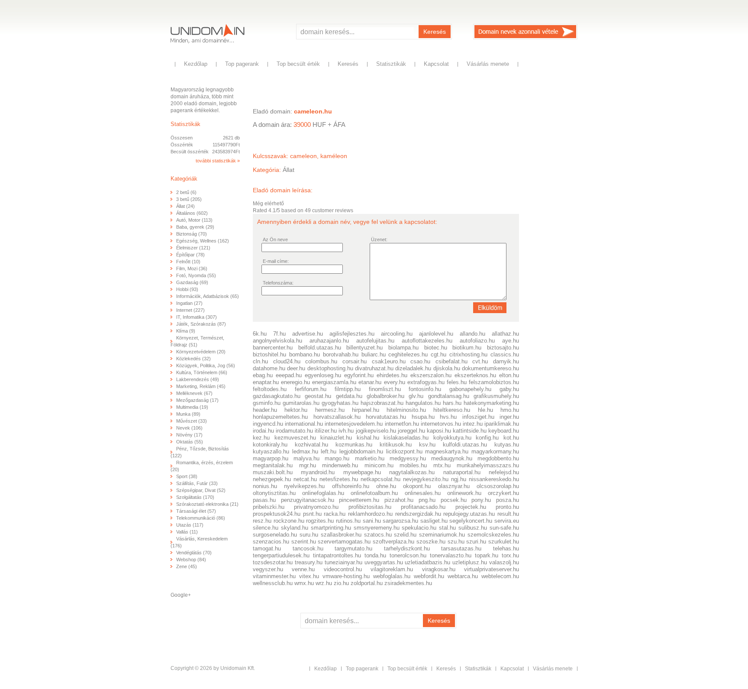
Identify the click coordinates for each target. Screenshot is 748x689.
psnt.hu (312, 514)
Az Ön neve (275, 239)
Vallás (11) (187, 531)
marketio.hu (369, 458)
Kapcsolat (436, 64)
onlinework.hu (464, 493)
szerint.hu (303, 541)
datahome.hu (269, 368)
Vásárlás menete (488, 64)
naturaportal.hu (461, 472)
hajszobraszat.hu (382, 403)
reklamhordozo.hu (370, 514)
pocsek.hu (454, 500)
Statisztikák (391, 64)
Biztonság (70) (191, 233)
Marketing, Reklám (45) (201, 386)
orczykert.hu (503, 493)
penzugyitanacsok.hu (307, 500)
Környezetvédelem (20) (201, 351)
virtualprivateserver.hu (491, 569)
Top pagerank (242, 64)
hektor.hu (295, 410)
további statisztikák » (218, 160)
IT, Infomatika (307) (196, 317)
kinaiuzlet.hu (336, 437)
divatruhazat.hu (374, 368)
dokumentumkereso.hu (490, 368)
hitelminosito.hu (406, 410)
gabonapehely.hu (470, 389)
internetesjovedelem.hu (354, 424)
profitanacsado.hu (423, 507)
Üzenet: (379, 239)
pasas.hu (264, 500)
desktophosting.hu (330, 368)
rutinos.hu (348, 521)
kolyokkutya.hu (452, 437)
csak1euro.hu (389, 361)
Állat (288, 169)
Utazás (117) (189, 524)
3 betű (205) (189, 199)
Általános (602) (192, 213)
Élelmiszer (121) (193, 247)
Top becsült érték (298, 64)
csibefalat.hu (451, 361)
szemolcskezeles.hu (493, 534)
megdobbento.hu (498, 458)
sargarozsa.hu (400, 521)
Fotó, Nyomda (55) (196, 275)
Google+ (181, 595)
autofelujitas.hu (375, 340)
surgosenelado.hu (275, 534)
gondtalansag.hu (448, 396)
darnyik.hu (506, 361)
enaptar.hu (266, 382)
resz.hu (262, 521)
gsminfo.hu (266, 403)
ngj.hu (458, 479)
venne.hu (303, 569)
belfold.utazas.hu (319, 347)
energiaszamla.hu (334, 382)
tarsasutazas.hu (461, 548)
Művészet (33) (191, 421)
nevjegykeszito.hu (425, 479)
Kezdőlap (195, 64)
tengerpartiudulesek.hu (281, 555)
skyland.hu (294, 527)
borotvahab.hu (340, 354)
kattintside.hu (470, 430)
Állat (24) (185, 206)
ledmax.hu (305, 451)
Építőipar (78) (190, 254)
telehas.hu (506, 548)
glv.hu (416, 396)
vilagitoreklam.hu (392, 569)
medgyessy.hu (408, 458)
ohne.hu (386, 486)
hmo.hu (509, 410)
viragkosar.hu (438, 569)
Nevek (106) (189, 427)
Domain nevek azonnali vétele (525, 31)
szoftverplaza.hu (393, 541)
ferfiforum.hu (310, 389)
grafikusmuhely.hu (496, 396)
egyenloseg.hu (323, 375)
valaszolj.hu (504, 562)
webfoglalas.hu (391, 576)
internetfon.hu (402, 424)
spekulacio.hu (419, 527)
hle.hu (485, 410)
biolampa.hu (403, 347)
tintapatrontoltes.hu (337, 555)
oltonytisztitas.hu (274, 493)
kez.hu (261, 437)
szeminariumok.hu (442, 534)
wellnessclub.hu (273, 583)
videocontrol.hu (343, 569)
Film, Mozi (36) (191, 268)
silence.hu (265, 527)
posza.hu (507, 500)
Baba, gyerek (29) (195, 227)
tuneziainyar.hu (343, 562)
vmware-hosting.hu (346, 576)
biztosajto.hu (503, 347)
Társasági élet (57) (196, 511)
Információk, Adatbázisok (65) (207, 296)
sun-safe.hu (504, 527)
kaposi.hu (439, 430)
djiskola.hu (446, 368)
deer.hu (296, 368)
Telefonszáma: (278, 282)
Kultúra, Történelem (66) (201, 372)
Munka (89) (188, 414)
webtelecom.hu (500, 576)
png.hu (427, 500)
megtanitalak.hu (273, 465)
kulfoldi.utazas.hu (465, 444)
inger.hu (509, 417)
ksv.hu (427, 444)
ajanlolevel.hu (436, 333)
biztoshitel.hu (269, 354)
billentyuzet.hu (364, 347)
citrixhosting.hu (468, 354)
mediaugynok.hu (451, 458)
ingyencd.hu (268, 424)
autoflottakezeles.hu (427, 340)
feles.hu (457, 382)
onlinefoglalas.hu (323, 493)
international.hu (304, 424)
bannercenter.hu (273, 347)
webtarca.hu (463, 576)
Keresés (434, 31)
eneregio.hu (295, 382)
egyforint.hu (359, 375)
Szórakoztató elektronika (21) (207, 504)
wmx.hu (304, 583)
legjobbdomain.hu (361, 451)
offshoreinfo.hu (350, 486)
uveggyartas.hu (383, 562)
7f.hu (279, 333)
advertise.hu (307, 333)
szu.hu (456, 541)
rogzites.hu (320, 521)
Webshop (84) (191, 559)
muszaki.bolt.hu (273, 472)
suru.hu (309, 534)
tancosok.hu (308, 548)
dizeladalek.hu (413, 368)
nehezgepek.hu (272, 479)
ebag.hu (263, 375)
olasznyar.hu (454, 486)
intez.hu (473, 424)
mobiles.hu (413, 465)
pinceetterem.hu (359, 500)
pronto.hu (507, 507)
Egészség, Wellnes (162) (202, 240)
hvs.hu (448, 417)
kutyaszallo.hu (271, 451)
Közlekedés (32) (193, 358)
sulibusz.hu (472, 527)
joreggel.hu (411, 430)
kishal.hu (368, 437)
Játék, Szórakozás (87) (201, 324)
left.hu (328, 451)
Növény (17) (189, 434)
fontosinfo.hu (425, 389)
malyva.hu (306, 458)
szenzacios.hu (271, 541)
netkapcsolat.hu (380, 479)
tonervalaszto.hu (450, 555)
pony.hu (481, 500)
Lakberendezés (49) (197, 379)
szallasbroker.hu (341, 534)
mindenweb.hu (340, 465)
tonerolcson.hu (408, 555)
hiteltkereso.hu (451, 410)
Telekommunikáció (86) (200, 518)
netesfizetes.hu (338, 479)
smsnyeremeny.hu (377, 527)
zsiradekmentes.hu (408, 583)
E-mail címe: (276, 261)
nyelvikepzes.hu (304, 486)
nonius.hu (265, 486)
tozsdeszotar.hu (273, 562)
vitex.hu (309, 576)
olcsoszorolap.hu (498, 486)
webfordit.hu (429, 576)
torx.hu (510, 555)
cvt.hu (480, 361)
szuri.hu (476, 541)
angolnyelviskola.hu (277, 340)
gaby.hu (509, 389)
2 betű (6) (186, 192)
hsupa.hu (423, 417)
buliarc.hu (373, 354)
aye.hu (510, 340)
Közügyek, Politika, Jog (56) (205, 365)
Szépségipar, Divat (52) (201, 490)
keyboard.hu (503, 430)
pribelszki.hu (268, 507)
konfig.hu (487, 437)
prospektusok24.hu (276, 514)
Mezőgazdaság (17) (197, 400)
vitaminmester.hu (274, 576)
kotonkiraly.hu (270, 444)
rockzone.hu (289, 521)
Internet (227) (190, 310)
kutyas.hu (506, 444)
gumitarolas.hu (301, 403)
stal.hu (447, 527)
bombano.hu (304, 354)
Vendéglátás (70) (194, 552)
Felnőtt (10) (188, 261)
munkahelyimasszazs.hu (488, 465)
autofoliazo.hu (477, 340)
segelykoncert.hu (470, 521)
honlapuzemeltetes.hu (280, 417)
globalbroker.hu (385, 396)
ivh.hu (346, 430)
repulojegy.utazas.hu (469, 514)
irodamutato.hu (294, 430)
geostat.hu (318, 396)
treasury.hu (308, 562)
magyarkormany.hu (495, 451)
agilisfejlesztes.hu (351, 333)
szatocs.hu (378, 534)
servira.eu (506, 521)
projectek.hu (470, 507)
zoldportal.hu (367, 583)
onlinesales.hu (423, 493)
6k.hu (260, 333)
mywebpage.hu (362, 472)
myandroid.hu (318, 472)
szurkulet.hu (503, 541)
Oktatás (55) (189, 441)
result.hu (508, 514)
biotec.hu (435, 347)
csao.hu (420, 361)
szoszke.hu (430, 541)
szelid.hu (405, 534)
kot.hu (511, 437)
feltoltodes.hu (270, 389)
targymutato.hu (353, 548)
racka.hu (334, 514)
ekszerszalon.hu (430, 375)
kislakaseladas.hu (406, 437)
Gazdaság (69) (192, 282)
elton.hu (509, 375)
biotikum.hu (466, 347)
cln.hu (260, 361)
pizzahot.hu (398, 500)
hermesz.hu (330, 410)
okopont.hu (417, 486)
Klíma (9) (185, 330)
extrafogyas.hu (426, 382)
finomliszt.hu (385, 389)
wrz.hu (324, 583)
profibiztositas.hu (369, 507)
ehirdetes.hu (392, 375)
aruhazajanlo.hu (329, 340)
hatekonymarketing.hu (491, 403)
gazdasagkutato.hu (276, 396)
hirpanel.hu (365, 410)
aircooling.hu (397, 333)
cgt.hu (438, 354)
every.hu (394, 382)
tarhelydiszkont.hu (407, 548)
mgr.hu (307, 465)
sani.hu (372, 521)
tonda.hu (375, 555)
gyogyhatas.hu (340, 403)
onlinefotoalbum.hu (374, 493)
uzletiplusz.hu (469, 562)
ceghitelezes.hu (408, 354)
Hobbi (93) (187, 289)
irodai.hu (263, 430)
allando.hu (472, 333)
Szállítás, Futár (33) (197, 483)
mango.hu (337, 458)
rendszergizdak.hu (418, 514)
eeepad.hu (289, 375)
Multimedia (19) (192, 407)
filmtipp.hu (348, 389)
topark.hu (486, 555)
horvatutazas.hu (386, 417)
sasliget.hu (434, 521)
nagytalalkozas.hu (412, 472)
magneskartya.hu (446, 451)
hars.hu (452, 403)
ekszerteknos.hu (475, 375)
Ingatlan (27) (189, 303)
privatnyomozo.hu (316, 507)
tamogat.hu (267, 548)
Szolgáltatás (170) (195, 497)
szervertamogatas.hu (344, 541)
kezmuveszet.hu (295, 437)
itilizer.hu (326, 430)
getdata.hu (349, 396)
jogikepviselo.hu (376, 430)
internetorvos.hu (441, 424)
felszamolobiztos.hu (494, 382)
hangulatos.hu (423, 403)
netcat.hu (305, 479)
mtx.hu (442, 465)
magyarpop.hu (270, 458)
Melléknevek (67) (194, 393)
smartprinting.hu (331, 527)
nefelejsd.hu (504, 472)
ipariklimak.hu (501, 424)
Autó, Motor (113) (194, 220)
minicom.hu (378, 465)
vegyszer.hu (268, 569)
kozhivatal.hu (311, 444)
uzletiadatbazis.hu (427, 562)
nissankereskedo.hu (494, 479)
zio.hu (341, 583)
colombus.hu (321, 361)
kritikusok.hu (396, 444)
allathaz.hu (505, 333)
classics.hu (504, 354)
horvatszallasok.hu (337, 417)
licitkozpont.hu (404, 451)
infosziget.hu (478, 417)
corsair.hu (354, 361)
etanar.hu (369, 382)
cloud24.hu (286, 361)
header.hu (265, 410)
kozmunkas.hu (353, 444)
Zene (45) (186, 566)
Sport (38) (186, 476)
